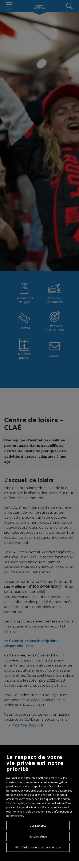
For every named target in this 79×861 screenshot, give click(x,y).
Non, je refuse (38, 836)
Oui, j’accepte (37, 825)
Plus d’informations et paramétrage (38, 847)
